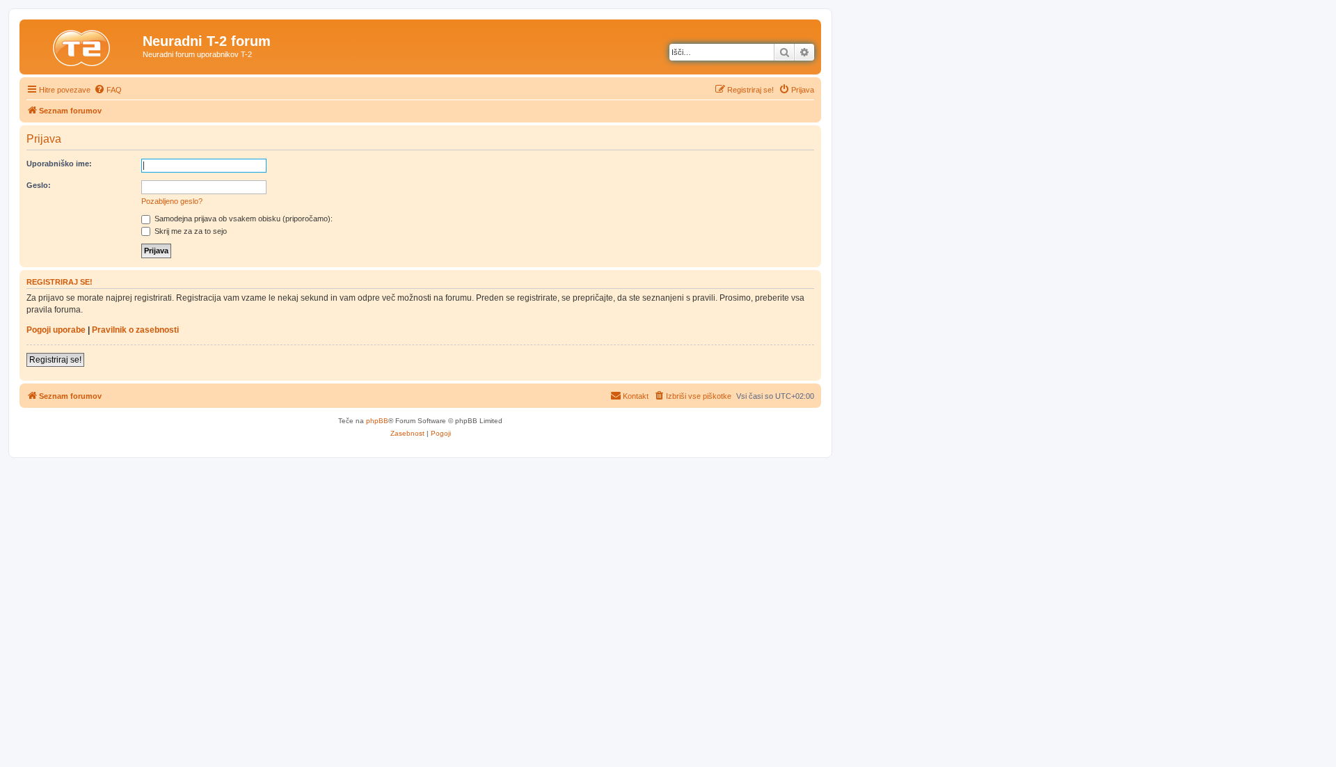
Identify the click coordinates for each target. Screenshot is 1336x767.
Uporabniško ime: (59, 163)
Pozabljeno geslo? (171, 201)
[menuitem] (108, 89)
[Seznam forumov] (83, 45)
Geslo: (38, 185)
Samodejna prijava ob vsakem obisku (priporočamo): (242, 218)
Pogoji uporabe (56, 330)
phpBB (377, 421)
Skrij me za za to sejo (189, 231)
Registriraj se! (55, 360)
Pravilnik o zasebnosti (135, 330)
